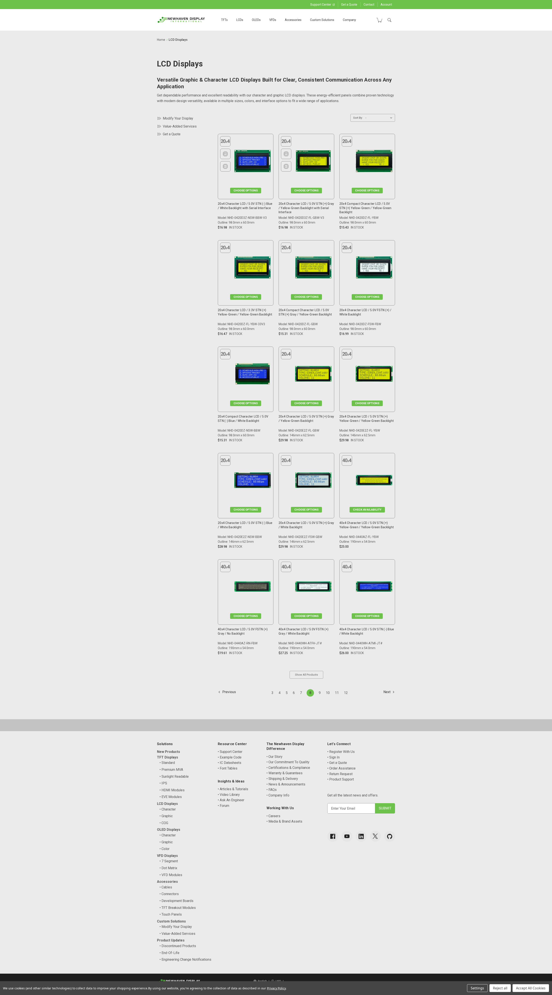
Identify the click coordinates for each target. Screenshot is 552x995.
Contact (369, 4)
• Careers (273, 816)
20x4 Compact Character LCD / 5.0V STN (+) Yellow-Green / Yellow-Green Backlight (365, 208)
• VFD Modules (171, 875)
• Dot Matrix (168, 868)
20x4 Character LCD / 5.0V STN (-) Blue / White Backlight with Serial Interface (245, 206)
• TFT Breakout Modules (178, 908)
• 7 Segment (169, 861)
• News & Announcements (286, 784)
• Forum (223, 806)
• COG (164, 823)
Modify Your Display (178, 118)
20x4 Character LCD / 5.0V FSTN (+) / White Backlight (365, 312)
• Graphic (166, 816)
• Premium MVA (171, 770)
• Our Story (274, 757)
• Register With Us (341, 752)
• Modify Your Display (176, 927)
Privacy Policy (276, 988)
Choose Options (246, 190)
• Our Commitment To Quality (288, 762)
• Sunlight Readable (174, 776)
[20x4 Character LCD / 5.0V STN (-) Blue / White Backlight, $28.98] (252, 481)
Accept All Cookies (531, 988)
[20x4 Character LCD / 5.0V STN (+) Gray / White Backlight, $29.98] (313, 481)
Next (387, 692)
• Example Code (230, 757)
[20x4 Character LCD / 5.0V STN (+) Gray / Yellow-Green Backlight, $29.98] (313, 375)
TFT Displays (167, 757)
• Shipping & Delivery (282, 779)
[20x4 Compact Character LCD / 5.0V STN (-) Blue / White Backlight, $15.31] (252, 375)
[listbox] (380, 117)
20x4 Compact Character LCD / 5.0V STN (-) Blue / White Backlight (243, 419)
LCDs (239, 20)
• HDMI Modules (172, 790)
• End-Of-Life (169, 953)
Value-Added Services (180, 126)
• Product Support (340, 779)
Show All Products (306, 674)
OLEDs (256, 20)
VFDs (272, 20)
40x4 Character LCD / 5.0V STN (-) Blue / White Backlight (366, 631)
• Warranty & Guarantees (285, 773)
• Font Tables (227, 768)
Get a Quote (349, 4)
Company (349, 20)
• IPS (163, 783)
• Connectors (169, 894)
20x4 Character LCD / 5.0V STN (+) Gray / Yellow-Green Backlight (306, 419)
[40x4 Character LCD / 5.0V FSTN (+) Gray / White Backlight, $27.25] (313, 587)
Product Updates (171, 940)
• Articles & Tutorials (233, 789)
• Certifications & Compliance (288, 768)
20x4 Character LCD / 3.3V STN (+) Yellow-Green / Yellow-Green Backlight (245, 312)
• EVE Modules (171, 797)
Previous (228, 692)
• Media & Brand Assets (284, 821)
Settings (477, 988)
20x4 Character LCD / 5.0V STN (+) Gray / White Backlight (306, 525)
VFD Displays (167, 856)
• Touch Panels (171, 914)
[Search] (389, 20)
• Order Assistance (341, 768)
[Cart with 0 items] (379, 20)
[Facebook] (332, 836)
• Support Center (230, 752)
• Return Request (340, 774)
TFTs (224, 20)
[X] (375, 836)
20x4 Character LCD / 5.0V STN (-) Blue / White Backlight (245, 525)
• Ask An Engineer (231, 800)
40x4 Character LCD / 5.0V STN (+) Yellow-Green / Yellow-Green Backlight (366, 525)
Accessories (293, 20)
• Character (168, 809)
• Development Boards (176, 901)
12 (346, 693)
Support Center (321, 4)
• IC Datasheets (229, 763)
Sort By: (358, 117)
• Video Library (229, 795)
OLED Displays (168, 830)
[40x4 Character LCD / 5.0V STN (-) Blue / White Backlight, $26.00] (374, 587)
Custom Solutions (322, 20)
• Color (164, 849)
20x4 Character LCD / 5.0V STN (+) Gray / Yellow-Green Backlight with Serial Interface (306, 208)
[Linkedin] (361, 836)
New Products (168, 752)
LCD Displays (167, 804)
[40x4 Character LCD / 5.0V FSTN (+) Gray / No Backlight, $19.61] (252, 587)
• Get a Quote (337, 763)
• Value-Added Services (177, 934)
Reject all (500, 988)
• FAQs (272, 790)
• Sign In (333, 757)
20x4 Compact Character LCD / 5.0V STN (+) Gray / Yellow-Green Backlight (305, 312)
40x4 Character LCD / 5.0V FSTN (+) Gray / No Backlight (243, 631)
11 (337, 693)
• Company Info (278, 795)
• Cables (166, 887)
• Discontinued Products (178, 946)
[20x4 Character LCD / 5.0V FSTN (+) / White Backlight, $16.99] (374, 268)
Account (386, 4)
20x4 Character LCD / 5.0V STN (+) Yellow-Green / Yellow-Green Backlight (366, 419)
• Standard (167, 763)
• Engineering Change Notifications (185, 959)
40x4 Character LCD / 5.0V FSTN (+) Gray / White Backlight (304, 631)
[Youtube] (347, 836)
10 (328, 693)
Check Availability (367, 509)
